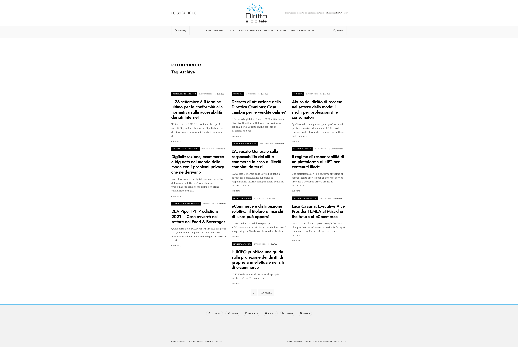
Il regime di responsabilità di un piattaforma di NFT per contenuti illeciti (318, 161)
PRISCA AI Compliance (250, 31)
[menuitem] (220, 30)
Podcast (268, 31)
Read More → (176, 141)
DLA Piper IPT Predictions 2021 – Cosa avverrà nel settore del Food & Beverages (198, 216)
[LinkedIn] (194, 13)
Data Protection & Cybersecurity (185, 149)
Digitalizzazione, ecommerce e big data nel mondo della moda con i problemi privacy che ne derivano (197, 164)
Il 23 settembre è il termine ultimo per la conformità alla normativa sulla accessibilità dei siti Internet (197, 109)
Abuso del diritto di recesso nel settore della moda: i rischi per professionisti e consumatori (317, 109)
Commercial (238, 94)
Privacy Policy (340, 341)
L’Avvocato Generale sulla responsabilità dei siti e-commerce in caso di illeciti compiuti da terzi (256, 159)
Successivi (266, 292)
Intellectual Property (302, 149)
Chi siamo (281, 31)
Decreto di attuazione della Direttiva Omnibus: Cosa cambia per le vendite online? (259, 107)
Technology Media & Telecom (184, 94)
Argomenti (220, 31)
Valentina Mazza (337, 149)
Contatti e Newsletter (301, 31)
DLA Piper (280, 143)
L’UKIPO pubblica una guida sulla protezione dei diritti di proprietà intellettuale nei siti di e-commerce (258, 260)
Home (208, 31)
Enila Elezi (220, 94)
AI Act (233, 31)
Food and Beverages (191, 203)
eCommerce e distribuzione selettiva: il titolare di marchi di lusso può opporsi (257, 211)
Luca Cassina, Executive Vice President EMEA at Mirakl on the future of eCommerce (318, 211)
